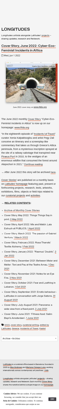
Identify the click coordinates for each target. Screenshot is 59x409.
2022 (7, 325)
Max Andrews (16, 367)
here (53, 172)
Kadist (42, 329)
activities (35, 195)
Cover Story (34, 119)
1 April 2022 (34, 228)
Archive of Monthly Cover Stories (22, 210)
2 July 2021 (41, 309)
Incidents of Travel (29, 329)
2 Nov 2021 (16, 278)
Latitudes (7, 364)
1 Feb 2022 (28, 247)
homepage (48, 385)
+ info (46, 370)
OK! (52, 399)
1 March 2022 (21, 237)
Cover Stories (8, 180)
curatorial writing (31, 325)
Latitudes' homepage (16, 184)
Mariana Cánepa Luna (36, 367)
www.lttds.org (21, 128)
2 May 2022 (16, 219)
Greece (15, 329)
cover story (16, 325)
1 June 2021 (32, 318)
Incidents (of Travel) (44, 134)
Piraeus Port (8, 157)
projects (45, 35)
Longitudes (8, 379)
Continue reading (33, 164)
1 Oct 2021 (20, 287)
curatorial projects (15, 195)
